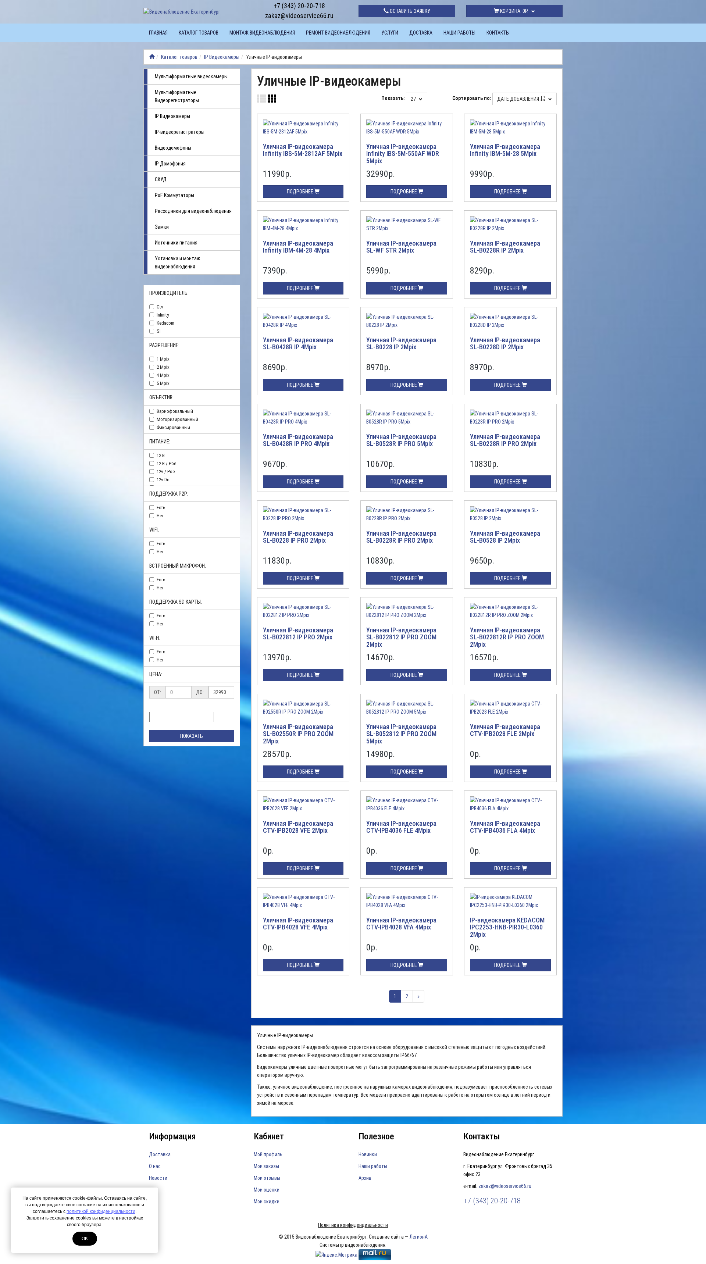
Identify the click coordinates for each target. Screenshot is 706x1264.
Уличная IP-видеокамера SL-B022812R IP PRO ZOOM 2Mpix (507, 637)
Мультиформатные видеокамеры (191, 76)
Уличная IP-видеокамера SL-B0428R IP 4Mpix (298, 343)
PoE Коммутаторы (174, 195)
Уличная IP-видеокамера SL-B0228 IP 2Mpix (401, 343)
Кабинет (269, 1136)
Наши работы (459, 33)
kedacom (165, 323)
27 (414, 99)
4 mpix (163, 375)
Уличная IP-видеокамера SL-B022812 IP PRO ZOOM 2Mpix (401, 637)
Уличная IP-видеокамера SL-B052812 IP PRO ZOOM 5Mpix (401, 734)
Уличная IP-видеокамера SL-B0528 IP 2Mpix (505, 536)
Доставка (420, 33)
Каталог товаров (198, 33)
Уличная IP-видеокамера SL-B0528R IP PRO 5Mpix (401, 440)
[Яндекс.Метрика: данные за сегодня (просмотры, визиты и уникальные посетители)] (336, 1255)
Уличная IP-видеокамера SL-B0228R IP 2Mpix (505, 246)
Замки (162, 227)
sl (159, 331)
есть (161, 507)
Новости (158, 1178)
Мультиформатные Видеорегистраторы (177, 96)
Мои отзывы (267, 1178)
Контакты (498, 33)
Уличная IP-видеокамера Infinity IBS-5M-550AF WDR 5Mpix (402, 154)
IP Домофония (170, 164)
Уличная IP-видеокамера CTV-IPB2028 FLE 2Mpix (505, 730)
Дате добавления (518, 99)
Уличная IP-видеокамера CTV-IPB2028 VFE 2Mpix (298, 827)
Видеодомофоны (173, 148)
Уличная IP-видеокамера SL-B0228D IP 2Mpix (505, 343)
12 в (161, 455)
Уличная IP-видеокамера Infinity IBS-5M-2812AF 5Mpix (302, 150)
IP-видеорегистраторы (179, 132)
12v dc (163, 479)
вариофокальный (175, 411)
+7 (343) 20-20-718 (299, 6)
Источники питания (176, 243)
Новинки (368, 1154)
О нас (155, 1166)
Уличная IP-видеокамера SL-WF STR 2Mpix (401, 246)
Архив (365, 1178)
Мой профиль (268, 1154)
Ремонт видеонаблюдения (338, 33)
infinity (163, 315)
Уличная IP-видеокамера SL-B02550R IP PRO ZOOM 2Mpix (298, 734)
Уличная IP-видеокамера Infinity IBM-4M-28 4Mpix (298, 246)
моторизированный (177, 419)
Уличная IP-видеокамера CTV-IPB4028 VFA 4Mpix (401, 923)
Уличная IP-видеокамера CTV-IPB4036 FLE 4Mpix (401, 827)
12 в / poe (166, 463)
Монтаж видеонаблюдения (262, 33)
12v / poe (166, 471)
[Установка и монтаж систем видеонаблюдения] (151, 57)
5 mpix (163, 383)
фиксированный (173, 427)
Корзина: (513, 11)
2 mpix (163, 367)
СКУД (161, 179)
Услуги (389, 33)
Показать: (393, 98)
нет (160, 515)
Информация (172, 1136)
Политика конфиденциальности (353, 1225)
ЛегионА (419, 1237)
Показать (191, 736)
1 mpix (163, 359)
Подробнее (300, 191)
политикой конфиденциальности (101, 1211)
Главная (158, 33)
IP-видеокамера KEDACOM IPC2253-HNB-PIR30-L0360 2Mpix (507, 927)
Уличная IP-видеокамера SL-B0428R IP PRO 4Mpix (298, 440)
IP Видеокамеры (221, 57)
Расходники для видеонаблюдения (193, 211)
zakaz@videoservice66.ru (299, 15)
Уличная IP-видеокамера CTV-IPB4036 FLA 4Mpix (505, 827)
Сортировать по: (471, 98)
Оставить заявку (409, 11)
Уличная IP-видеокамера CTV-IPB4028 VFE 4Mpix (298, 923)
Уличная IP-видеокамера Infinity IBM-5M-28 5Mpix (505, 150)
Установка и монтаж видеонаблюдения (177, 262)
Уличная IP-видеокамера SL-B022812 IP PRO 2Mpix (298, 633)
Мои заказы (266, 1166)
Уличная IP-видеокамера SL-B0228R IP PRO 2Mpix (505, 440)
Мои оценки (266, 1190)
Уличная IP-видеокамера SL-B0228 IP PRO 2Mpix (298, 536)
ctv (160, 307)
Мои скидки (266, 1201)
